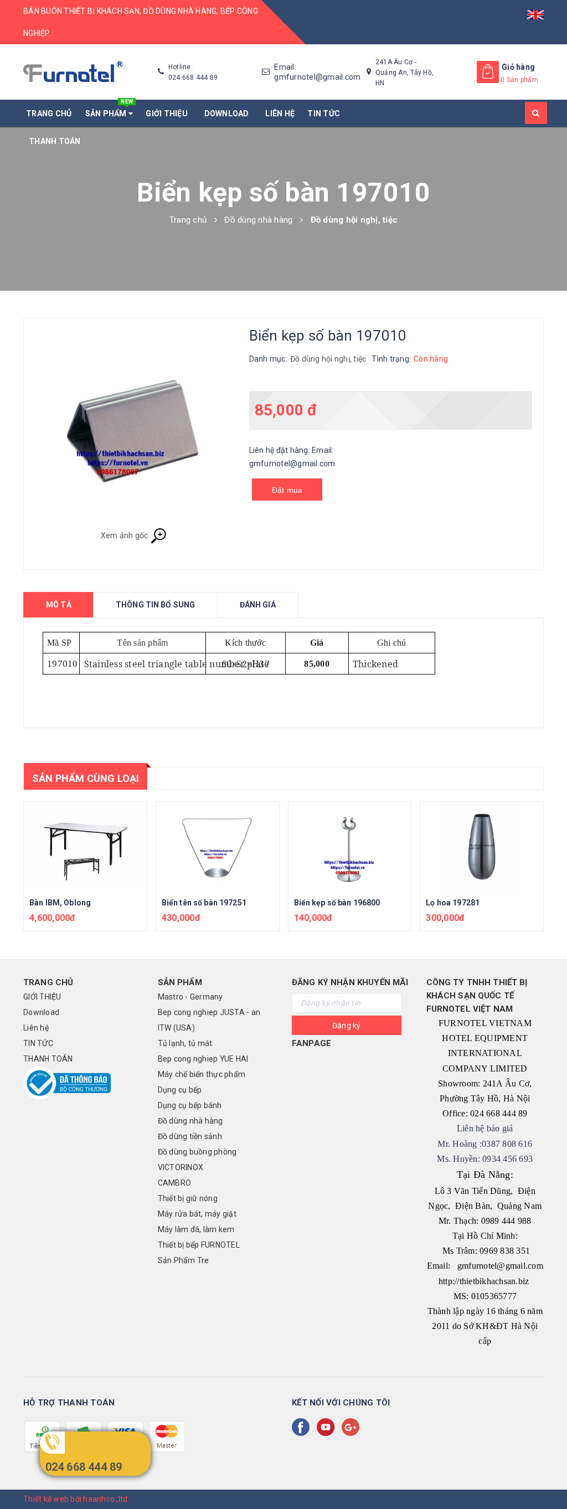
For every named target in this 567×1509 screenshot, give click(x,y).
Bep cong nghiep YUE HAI (203, 1058)
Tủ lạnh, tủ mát (185, 1043)
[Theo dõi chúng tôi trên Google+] (353, 1427)
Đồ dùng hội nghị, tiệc (328, 358)
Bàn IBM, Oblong (60, 902)
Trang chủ (48, 113)
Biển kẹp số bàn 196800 (337, 902)
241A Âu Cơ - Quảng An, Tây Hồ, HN (404, 72)
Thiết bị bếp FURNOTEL (199, 1244)
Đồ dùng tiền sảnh (190, 1136)
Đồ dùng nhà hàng (190, 1120)
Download (228, 113)
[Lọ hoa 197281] (481, 846)
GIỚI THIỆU (168, 113)
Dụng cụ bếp (180, 1089)
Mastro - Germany (190, 996)
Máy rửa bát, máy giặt (197, 1213)
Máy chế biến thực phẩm (202, 1074)
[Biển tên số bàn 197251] (217, 846)
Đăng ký (346, 1025)
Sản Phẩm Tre (183, 1260)
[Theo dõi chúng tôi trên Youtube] (328, 1427)
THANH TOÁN (55, 141)
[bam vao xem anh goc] (134, 429)
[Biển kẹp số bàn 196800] (349, 846)
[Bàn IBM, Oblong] (85, 846)
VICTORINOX (181, 1167)
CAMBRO (175, 1182)
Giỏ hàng (518, 67)
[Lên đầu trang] (548, 1476)
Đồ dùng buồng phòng (197, 1151)
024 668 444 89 (83, 1467)
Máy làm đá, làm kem (196, 1229)
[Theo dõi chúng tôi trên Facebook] (303, 1427)
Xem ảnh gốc (125, 535)
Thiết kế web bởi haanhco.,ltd (75, 1499)
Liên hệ (280, 113)
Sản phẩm (109, 109)
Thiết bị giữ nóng (188, 1198)
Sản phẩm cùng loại (85, 778)
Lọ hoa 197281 (453, 902)
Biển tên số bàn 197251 (204, 902)
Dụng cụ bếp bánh (190, 1105)
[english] (535, 11)
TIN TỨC (323, 113)
